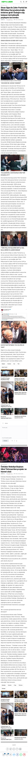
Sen (14, 363)
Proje (15, 685)
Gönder (5, 440)
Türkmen (20, 685)
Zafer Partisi (4, 367)
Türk (18, 363)
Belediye (4, 685)
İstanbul (9, 363)
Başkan (3, 363)
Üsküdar (3, 688)
